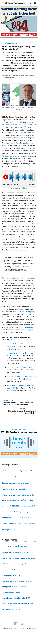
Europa (5, 563)
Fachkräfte (22, 489)
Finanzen (27, 564)
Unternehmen (14, 603)
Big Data (23, 471)
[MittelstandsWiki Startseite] (12, 3)
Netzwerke (6, 517)
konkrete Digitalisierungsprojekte (19, 154)
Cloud (29, 470)
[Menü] (35, 3)
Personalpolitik (8, 592)
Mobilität (15, 587)
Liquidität (31, 506)
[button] (30, 3)
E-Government (7, 489)
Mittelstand (29, 581)
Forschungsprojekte (8, 570)
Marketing (17, 512)
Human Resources (11, 500)
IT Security (13, 505)
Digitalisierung (9, 483)
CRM (10, 477)
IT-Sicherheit (8, 575)
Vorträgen (5, 127)
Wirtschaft (6, 609)
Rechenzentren (25, 518)
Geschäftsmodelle (25, 495)
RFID (24, 145)
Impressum (24, 628)
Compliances (5, 477)
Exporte (11, 564)
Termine (4, 604)
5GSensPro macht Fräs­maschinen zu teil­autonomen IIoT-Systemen (18, 403)
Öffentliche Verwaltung (16, 609)
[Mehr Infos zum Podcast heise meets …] (19, 442)
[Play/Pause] (5, 177)
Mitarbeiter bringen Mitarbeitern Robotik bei (20, 411)
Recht (23, 592)
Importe (16, 570)
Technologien (32, 523)
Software (12, 523)
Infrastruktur (27, 500)
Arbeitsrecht (6, 471)
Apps (3, 546)
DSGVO (19, 483)
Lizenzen (4, 512)
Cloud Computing (18, 552)
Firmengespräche (26, 132)
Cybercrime (19, 477)
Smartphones (7, 598)
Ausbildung (24, 546)
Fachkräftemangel (19, 564)
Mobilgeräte (6, 587)
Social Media (5, 523)
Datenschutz (27, 552)
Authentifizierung (15, 471)
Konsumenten (23, 506)
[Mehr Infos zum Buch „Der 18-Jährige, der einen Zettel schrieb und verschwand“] (19, 21)
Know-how (18, 576)
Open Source (15, 518)
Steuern (25, 523)
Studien (26, 598)
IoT (2, 506)
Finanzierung (8, 495)
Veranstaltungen (27, 604)
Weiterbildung (13, 530)
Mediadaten (32, 628)
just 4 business (8, 628)
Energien (15, 489)
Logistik (10, 512)
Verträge (5, 529)
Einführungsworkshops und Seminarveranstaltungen (17, 328)
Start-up (19, 523)
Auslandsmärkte (7, 552)
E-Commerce (26, 483)
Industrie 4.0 (23, 570)
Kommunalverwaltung (9, 581)
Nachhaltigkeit (26, 512)
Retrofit (5, 145)
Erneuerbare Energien (28, 558)
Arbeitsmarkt (14, 546)
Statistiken (17, 598)
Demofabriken (19, 127)
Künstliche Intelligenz (25, 311)
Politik (17, 592)
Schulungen (16, 138)
